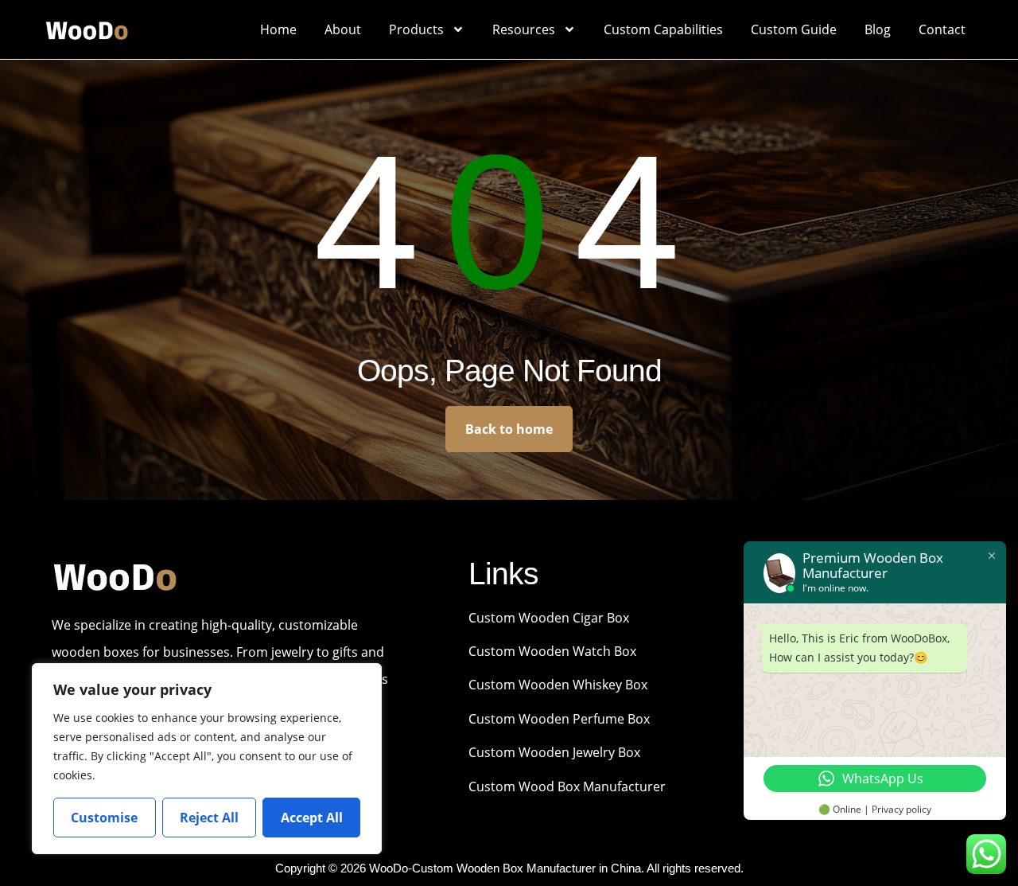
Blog (878, 29)
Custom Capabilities (663, 29)
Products (416, 29)
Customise (104, 817)
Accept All (312, 817)
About (342, 29)
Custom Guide (794, 29)
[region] (207, 758)
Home (278, 29)
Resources (523, 29)
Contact (942, 29)
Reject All (209, 817)
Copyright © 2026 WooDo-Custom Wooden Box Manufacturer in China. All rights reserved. (509, 868)
